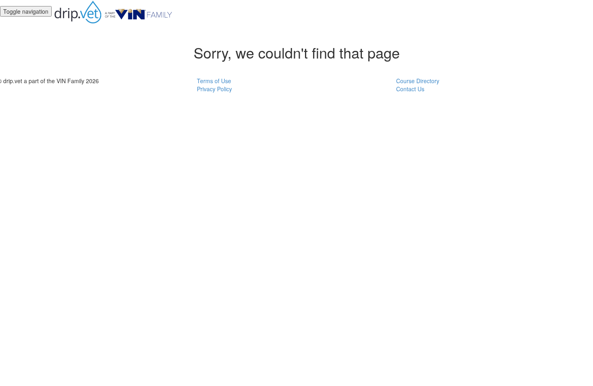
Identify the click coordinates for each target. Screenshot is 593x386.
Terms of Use (214, 81)
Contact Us (410, 89)
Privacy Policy (214, 89)
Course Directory (417, 81)
